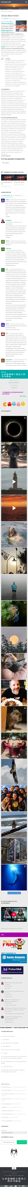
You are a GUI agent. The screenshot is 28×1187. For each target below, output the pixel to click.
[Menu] (26, 2)
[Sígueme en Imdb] (17, 374)
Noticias (3, 11)
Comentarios (7, 195)
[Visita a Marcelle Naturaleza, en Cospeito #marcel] (14, 455)
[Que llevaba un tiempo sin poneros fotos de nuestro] (14, 719)
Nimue (7, 199)
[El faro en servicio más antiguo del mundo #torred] (14, 482)
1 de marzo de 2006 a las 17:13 (16, 269)
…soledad (4, 1053)
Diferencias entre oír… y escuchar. (11, 1049)
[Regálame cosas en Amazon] (14, 374)
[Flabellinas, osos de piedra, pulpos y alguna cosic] (14, 614)
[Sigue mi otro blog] (10, 376)
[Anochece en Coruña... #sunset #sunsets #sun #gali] (14, 508)
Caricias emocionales (8, 1093)
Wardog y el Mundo (7, 1110)
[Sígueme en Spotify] (7, 374)
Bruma (4, 1107)
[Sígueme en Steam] (19, 374)
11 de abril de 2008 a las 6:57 (20, 359)
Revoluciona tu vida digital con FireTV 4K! (12, 928)
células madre (5, 30)
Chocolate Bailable (7, 1120)
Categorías (4, 1130)
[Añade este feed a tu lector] (3, 374)
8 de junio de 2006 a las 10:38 (16, 333)
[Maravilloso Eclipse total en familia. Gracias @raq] (14, 429)
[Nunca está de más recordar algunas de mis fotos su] (14, 877)
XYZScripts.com (20, 1186)
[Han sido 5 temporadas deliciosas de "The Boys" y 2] (14, 798)
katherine (8, 248)
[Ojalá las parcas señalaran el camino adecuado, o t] (14, 640)
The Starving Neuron (7, 1114)
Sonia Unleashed (6, 1090)
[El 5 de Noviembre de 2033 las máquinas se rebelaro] (14, 693)
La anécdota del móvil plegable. (10, 1043)
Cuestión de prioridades (8, 1036)
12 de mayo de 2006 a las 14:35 (17, 324)
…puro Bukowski (6, 1046)
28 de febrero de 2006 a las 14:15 (14, 222)
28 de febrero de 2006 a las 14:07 (18, 199)
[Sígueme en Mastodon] (3, 376)
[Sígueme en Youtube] (10, 374)
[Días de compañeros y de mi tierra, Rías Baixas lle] (14, 746)
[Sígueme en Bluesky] (5, 374)
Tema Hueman (21, 1175)
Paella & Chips (6, 1087)
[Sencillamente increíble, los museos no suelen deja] (14, 851)
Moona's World (6, 1099)
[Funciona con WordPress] (10, 1175)
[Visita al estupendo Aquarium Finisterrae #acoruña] (14, 534)
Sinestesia (5, 1117)
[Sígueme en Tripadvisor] (5, 376)
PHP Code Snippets (8, 1186)
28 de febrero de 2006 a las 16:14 (14, 250)
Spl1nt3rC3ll (9, 359)
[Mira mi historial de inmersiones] (7, 376)
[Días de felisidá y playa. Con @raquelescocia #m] (14, 825)
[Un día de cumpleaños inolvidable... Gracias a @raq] (14, 772)
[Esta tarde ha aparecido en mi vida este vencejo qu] (14, 666)
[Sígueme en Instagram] (22, 374)
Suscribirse (22, 1142)
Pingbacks (18, 195)
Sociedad (10, 11)
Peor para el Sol (6, 2)
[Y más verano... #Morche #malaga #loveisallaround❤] (14, 561)
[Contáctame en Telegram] (12, 374)
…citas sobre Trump (7, 1066)
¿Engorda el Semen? (19, 182)
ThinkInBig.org (6, 1104)
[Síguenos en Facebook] (24, 374)
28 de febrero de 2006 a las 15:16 (18, 241)
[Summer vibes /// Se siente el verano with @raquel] (14, 587)
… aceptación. (5, 1039)
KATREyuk (5, 18)
